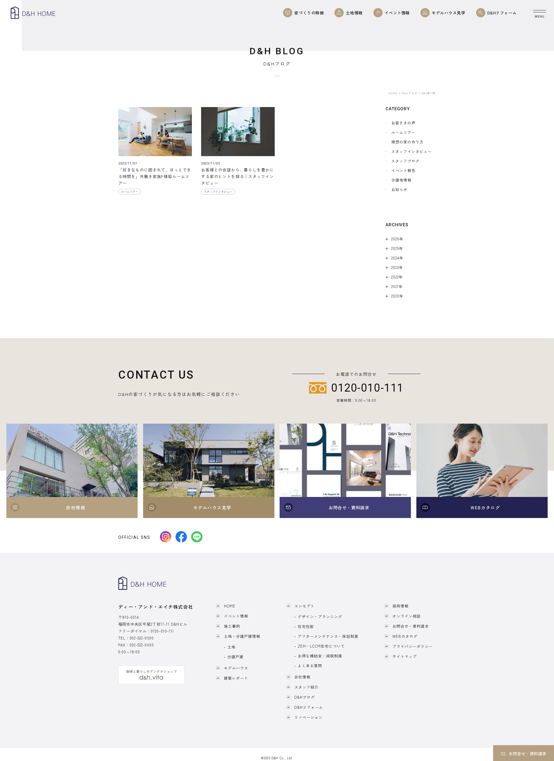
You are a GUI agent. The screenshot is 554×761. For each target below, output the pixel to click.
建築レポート (236, 678)
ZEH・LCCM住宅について (321, 646)
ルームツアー (403, 132)
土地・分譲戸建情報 (242, 636)
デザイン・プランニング (320, 616)
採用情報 (400, 606)
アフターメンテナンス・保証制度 (328, 636)
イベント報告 (403, 170)
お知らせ (399, 189)
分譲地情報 (401, 180)
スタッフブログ (405, 161)
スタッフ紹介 (306, 687)
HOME (392, 93)
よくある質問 (310, 665)
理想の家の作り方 (407, 142)
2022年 (397, 277)
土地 (231, 647)
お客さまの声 (403, 123)
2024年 (397, 258)
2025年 (397, 248)
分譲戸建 (235, 656)
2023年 (397, 267)
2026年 (397, 239)
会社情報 (302, 677)
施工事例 (232, 626)
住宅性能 (306, 626)
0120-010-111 (162, 631)
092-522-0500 (142, 638)
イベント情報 (236, 616)
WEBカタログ (405, 636)
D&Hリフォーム (308, 707)
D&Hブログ (409, 93)
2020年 (397, 296)
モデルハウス (236, 668)
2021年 (397, 286)
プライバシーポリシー (412, 646)
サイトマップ (404, 656)
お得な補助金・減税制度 (320, 656)
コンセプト (304, 606)
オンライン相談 (406, 616)
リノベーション (308, 717)
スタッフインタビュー (411, 151)
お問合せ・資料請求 (410, 626)
